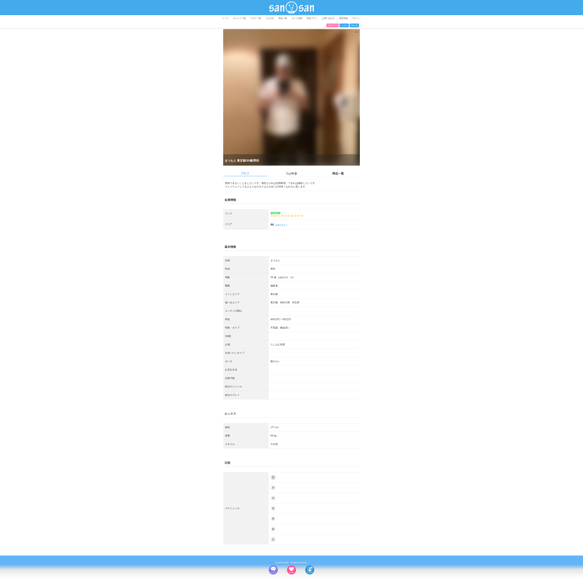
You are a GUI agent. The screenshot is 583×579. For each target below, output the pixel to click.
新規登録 (343, 18)
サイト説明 (297, 18)
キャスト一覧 (239, 18)
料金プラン (312, 18)
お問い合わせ (328, 18)
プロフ (245, 173)
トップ (225, 18)
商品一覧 (283, 18)
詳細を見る (280, 225)
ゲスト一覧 (255, 18)
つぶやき (270, 18)
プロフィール (332, 25)
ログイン (356, 18)
